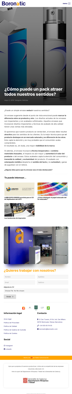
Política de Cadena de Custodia (15, 330)
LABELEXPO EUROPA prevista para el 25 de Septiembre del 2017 (19, 198)
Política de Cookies (10, 333)
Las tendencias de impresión (15, 218)
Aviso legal (7, 319)
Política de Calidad (10, 326)
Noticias (25, 100)
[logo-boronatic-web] (13, 3)
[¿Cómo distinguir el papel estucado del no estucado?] (52, 184)
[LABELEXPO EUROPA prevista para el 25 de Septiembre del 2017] (19, 184)
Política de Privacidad (11, 323)
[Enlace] (36, 307)
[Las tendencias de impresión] (19, 204)
